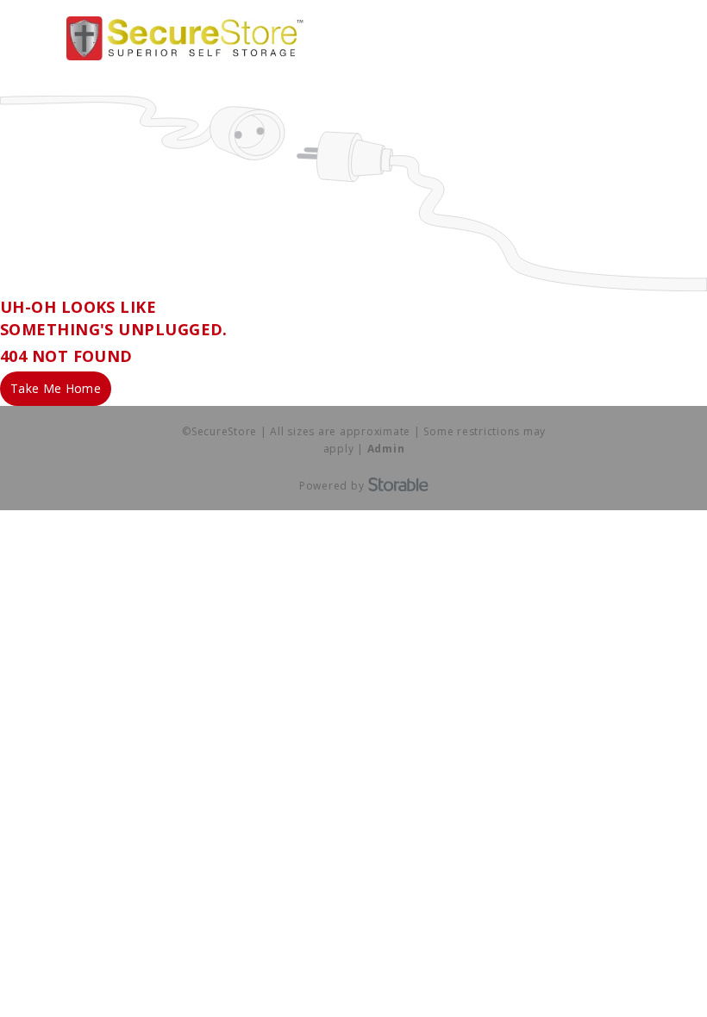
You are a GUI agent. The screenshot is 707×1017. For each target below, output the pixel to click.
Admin (386, 448)
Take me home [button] (55, 388)
